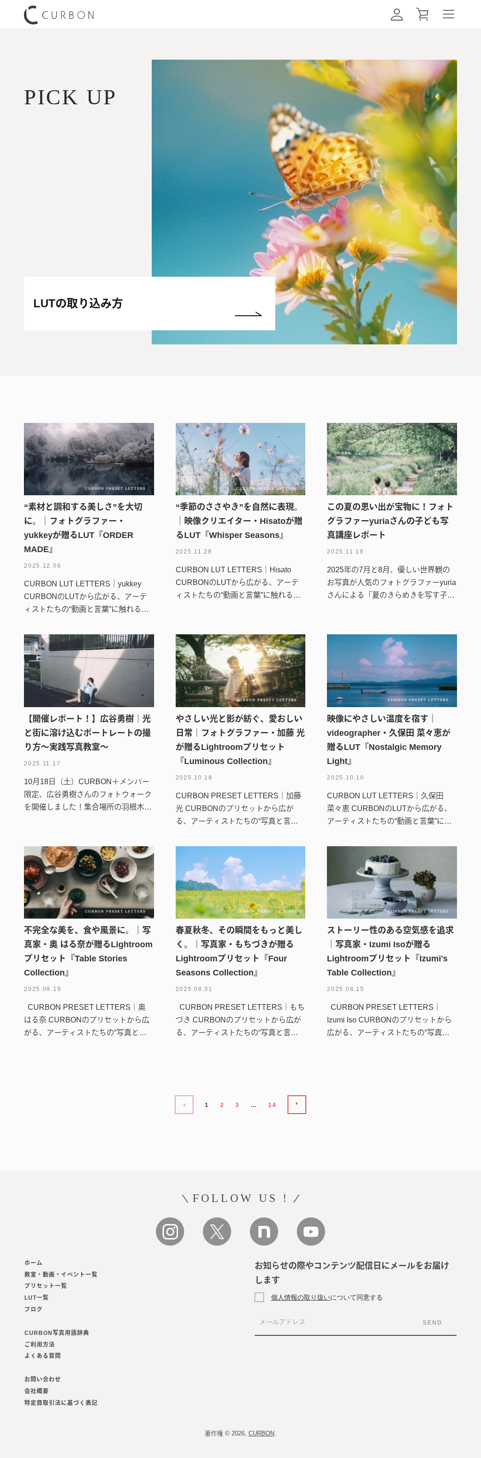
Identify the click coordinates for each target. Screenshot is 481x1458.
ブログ (33, 1309)
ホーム (33, 1263)
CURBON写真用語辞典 (56, 1333)
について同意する (327, 1297)
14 (272, 1105)
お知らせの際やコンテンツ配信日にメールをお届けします (352, 1273)
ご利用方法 (39, 1344)
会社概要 (36, 1391)
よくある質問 (42, 1356)
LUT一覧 (36, 1297)
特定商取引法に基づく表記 (61, 1403)
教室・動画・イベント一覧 (61, 1274)
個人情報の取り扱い (300, 1297)
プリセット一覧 (45, 1286)
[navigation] (448, 14)
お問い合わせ (42, 1379)
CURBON (261, 1433)
